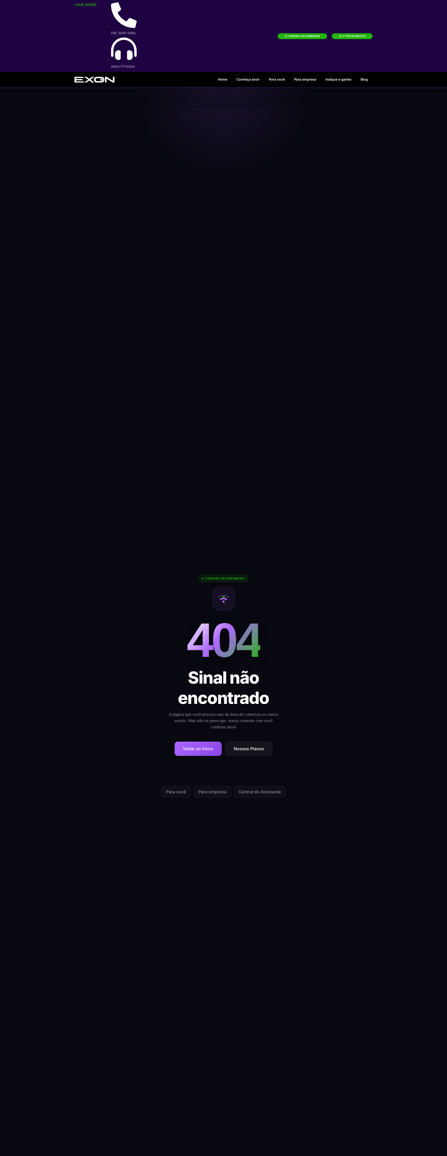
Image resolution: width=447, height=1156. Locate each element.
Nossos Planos (249, 748)
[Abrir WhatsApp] (435, 1144)
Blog (364, 79)
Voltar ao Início (198, 748)
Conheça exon (248, 79)
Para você (277, 79)
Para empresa (305, 79)
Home (222, 79)
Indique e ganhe (338, 79)
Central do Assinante (260, 791)
